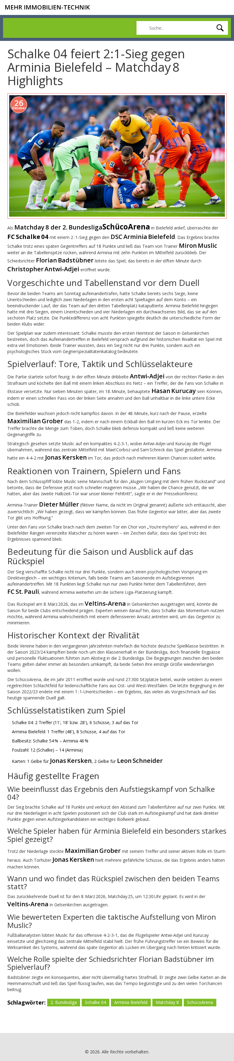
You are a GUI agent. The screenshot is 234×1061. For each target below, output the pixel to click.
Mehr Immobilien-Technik (47, 7)
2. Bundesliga (64, 1002)
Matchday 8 (167, 1002)
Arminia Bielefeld (130, 1002)
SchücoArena (200, 1002)
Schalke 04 (95, 1002)
